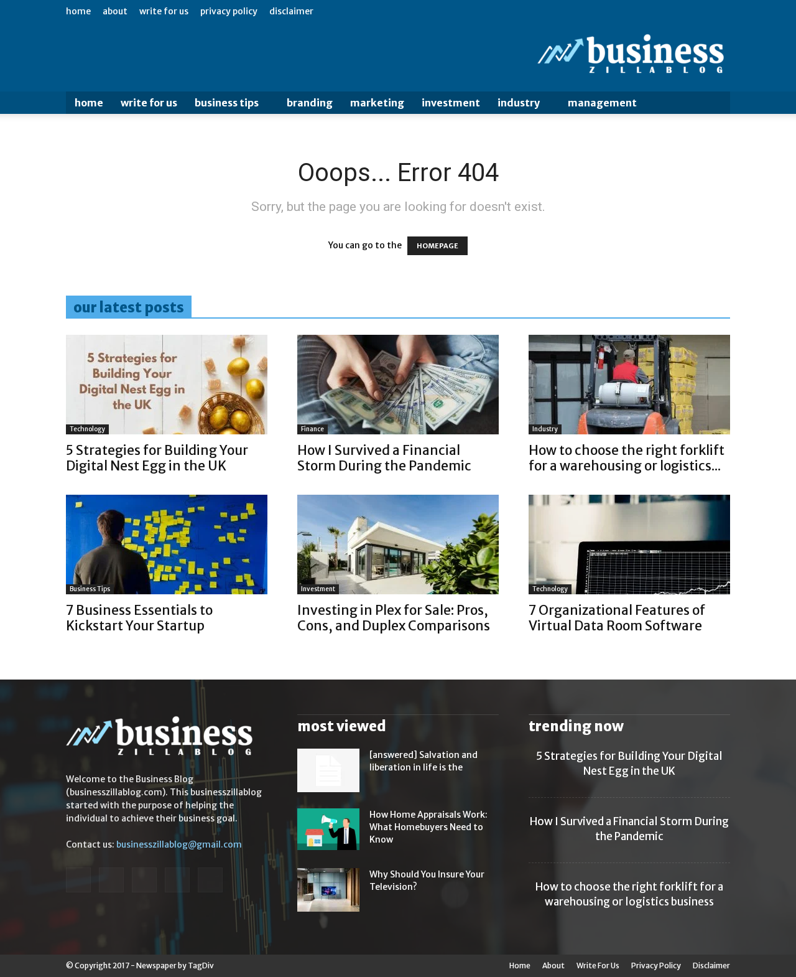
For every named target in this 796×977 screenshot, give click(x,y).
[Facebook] (78, 879)
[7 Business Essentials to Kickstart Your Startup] (166, 544)
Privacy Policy (228, 11)
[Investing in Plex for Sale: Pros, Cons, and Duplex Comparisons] (398, 544)
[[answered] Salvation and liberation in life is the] (328, 770)
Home (78, 11)
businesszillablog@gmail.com (179, 844)
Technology (87, 429)
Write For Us (163, 11)
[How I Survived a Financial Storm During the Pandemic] (398, 384)
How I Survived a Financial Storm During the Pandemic (384, 458)
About (115, 11)
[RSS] (144, 879)
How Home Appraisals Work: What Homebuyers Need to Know (428, 827)
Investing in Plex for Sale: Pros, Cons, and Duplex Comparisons (393, 618)
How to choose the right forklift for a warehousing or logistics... (626, 458)
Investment (451, 102)
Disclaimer (291, 11)
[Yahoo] (210, 879)
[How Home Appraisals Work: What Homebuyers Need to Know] (328, 829)
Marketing (377, 102)
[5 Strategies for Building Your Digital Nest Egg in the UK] (166, 384)
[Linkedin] (111, 879)
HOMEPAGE (437, 245)
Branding (310, 102)
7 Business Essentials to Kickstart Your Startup (139, 618)
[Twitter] (177, 879)
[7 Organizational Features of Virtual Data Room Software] (629, 544)
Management (602, 102)
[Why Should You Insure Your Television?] (328, 890)
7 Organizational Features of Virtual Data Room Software (617, 618)
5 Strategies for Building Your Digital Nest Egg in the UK (157, 458)
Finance (312, 429)
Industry (518, 102)
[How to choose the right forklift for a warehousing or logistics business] (629, 384)
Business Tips (227, 102)
